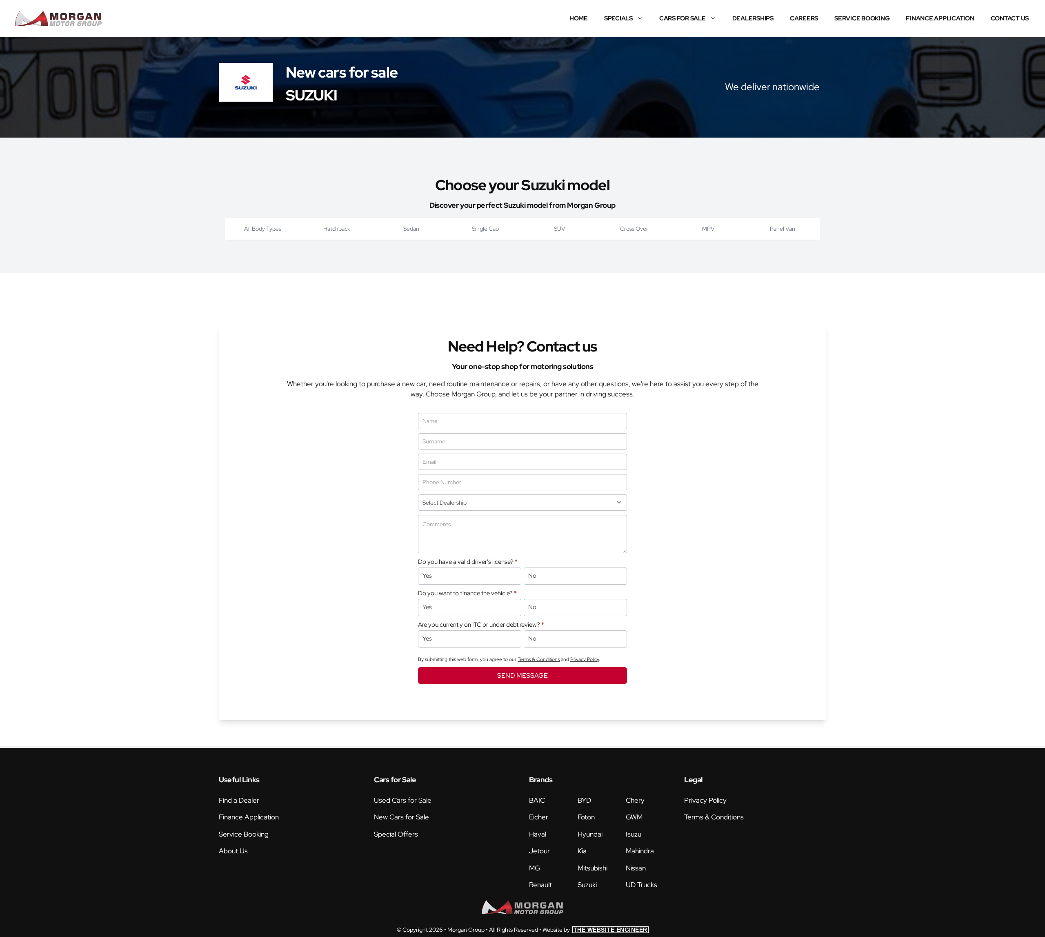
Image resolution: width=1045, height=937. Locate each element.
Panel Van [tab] (782, 228)
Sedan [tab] (411, 228)
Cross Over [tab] (634, 228)
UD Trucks (641, 884)
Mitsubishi (592, 868)
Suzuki (587, 884)
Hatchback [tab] (336, 228)
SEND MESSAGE (522, 675)
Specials (618, 18)
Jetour (539, 850)
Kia (582, 850)
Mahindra (640, 850)
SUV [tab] (559, 228)
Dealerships (753, 18)
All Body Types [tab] (262, 228)
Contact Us (1010, 18)
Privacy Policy (584, 659)
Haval (537, 834)
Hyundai (590, 834)
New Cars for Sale (401, 816)
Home (578, 18)
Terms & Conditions (539, 659)
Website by (595, 929)
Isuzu (633, 834)
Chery (635, 800)
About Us (233, 850)
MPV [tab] (708, 228)
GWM (634, 816)
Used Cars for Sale (402, 800)
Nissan (636, 868)
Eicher (538, 816)
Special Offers (396, 834)
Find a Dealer (239, 800)
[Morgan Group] (58, 18)
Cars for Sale (682, 18)
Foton (586, 816)
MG (534, 868)
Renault (540, 884)
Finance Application (940, 18)
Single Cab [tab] (485, 228)
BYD (584, 800)
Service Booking (861, 18)
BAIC (537, 800)
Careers (804, 18)
